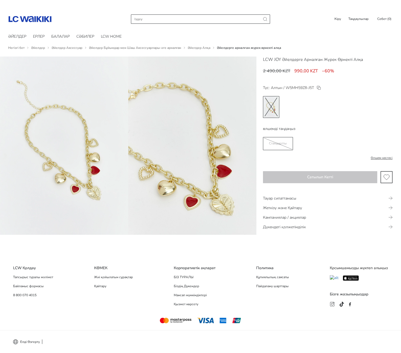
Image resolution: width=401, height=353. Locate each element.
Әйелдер (17, 36)
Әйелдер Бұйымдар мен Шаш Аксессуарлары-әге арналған (135, 48)
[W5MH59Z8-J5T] (318, 87)
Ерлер (39, 36)
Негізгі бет (16, 48)
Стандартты (278, 143)
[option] (271, 107)
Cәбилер (85, 36)
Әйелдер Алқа (199, 48)
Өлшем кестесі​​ (382, 158)
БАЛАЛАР (60, 36)
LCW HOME (111, 36)
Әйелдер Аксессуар (67, 48)
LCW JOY (272, 60)
